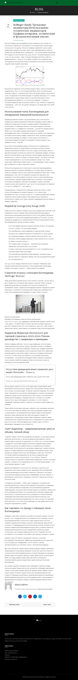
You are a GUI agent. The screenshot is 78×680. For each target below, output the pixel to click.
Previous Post (14, 604)
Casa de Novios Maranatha (35, 677)
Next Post (47, 604)
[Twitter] (25, 596)
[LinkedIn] (35, 596)
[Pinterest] (30, 596)
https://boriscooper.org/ (13, 321)
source (34, 381)
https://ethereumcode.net (29, 589)
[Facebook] (20, 596)
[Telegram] (40, 596)
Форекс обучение (43, 12)
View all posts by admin (45, 589)
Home (33, 12)
